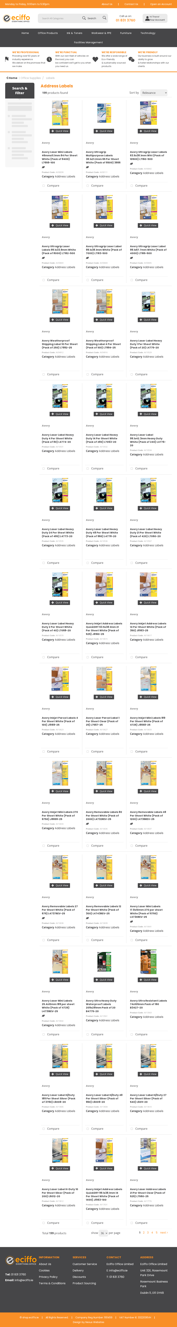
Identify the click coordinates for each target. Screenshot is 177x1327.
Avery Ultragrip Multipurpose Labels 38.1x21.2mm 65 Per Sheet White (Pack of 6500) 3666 (103, 157)
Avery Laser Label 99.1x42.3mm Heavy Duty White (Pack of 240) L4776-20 (148, 440)
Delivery (78, 1270)
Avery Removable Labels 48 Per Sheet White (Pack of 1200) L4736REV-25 (148, 815)
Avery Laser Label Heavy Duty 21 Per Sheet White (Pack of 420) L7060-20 (146, 532)
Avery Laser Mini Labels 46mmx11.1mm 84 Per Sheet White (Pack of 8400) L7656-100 (59, 157)
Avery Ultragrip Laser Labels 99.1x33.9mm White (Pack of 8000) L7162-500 (59, 250)
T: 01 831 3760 (115, 1277)
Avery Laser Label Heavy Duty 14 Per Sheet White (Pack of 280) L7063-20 (102, 438)
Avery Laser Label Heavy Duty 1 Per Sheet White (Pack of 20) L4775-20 (146, 344)
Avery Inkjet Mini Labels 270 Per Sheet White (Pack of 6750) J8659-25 (60, 815)
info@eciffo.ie (24, 1280)
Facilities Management (88, 42)
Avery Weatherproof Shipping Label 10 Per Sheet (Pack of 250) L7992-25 (60, 344)
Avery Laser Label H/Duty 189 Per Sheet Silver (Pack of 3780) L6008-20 (58, 1098)
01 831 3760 (125, 20)
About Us (107, 4)
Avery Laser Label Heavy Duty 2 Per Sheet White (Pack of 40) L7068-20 (58, 627)
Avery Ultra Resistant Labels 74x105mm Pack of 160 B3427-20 (148, 1004)
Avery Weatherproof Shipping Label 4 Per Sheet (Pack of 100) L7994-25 (103, 344)
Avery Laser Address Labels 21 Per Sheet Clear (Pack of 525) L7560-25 (148, 1192)
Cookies (44, 1270)
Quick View (61, 131)
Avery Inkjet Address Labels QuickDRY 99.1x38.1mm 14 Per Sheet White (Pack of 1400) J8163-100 (104, 1194)
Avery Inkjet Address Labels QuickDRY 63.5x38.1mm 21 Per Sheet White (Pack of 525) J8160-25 (104, 629)
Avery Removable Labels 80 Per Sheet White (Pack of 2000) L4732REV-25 (104, 815)
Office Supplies (31, 78)
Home (25, 33)
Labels (50, 78)
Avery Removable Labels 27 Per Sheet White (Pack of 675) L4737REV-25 (60, 910)
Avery (46, 143)
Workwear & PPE (101, 33)
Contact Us (131, 4)
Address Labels (65, 176)
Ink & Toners (74, 33)
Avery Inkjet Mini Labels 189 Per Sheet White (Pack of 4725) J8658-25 (147, 721)
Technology (148, 33)
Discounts (79, 1277)
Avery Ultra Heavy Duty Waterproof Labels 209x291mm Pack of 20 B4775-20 (101, 1006)
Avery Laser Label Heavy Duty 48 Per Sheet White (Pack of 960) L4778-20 (102, 532)
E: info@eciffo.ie (117, 1270)
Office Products (48, 33)
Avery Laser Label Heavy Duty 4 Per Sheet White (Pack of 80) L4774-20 (58, 438)
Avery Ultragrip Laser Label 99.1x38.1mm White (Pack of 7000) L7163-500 (104, 250)
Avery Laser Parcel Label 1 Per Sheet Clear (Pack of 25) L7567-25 (102, 721)
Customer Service (85, 1264)
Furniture (126, 33)
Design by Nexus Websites (88, 1322)
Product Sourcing (84, 1283)
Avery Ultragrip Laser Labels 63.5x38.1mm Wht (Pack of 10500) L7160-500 (148, 155)
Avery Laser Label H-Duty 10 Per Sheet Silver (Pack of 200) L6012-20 (60, 1192)
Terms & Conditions (52, 1283)
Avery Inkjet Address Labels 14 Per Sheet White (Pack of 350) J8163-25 (148, 627)
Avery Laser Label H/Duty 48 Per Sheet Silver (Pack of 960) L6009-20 (104, 1098)
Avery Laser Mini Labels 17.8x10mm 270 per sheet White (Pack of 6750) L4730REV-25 (146, 912)
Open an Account (161, 4)
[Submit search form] (90, 18)
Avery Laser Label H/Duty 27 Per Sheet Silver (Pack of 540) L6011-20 (148, 1098)
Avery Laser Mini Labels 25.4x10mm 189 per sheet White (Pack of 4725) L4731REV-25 (58, 1006)
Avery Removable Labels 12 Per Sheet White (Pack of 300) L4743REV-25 (103, 910)
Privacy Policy (48, 1277)
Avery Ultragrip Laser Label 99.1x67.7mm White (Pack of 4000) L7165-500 (148, 250)
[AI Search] (104, 18)
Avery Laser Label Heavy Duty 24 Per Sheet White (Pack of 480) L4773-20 (58, 532)
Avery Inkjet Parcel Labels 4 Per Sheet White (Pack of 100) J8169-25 (60, 721)
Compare (52, 185)
